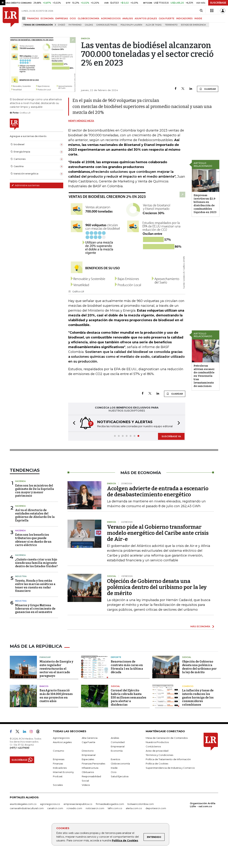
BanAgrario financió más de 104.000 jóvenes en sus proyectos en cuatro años (56, 696)
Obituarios (88, 772)
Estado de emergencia (193, 25)
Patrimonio (75, 25)
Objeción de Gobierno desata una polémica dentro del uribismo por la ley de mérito (157, 587)
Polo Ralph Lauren (131, 25)
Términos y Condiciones (159, 755)
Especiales (88, 759)
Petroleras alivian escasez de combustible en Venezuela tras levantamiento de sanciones (204, 376)
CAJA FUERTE (166, 18)
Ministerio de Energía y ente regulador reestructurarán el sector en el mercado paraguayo (56, 668)
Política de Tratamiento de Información (168, 759)
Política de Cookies (125, 840)
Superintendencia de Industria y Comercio (170, 767)
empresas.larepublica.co (78, 804)
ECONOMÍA (47, 18)
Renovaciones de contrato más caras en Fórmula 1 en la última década (127, 667)
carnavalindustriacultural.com (27, 808)
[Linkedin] (191, 88)
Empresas (58, 759)
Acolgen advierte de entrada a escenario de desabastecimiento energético (157, 491)
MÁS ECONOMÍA (200, 626)
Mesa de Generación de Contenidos (167, 737)
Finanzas (58, 763)
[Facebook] (175, 88)
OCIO (73, 18)
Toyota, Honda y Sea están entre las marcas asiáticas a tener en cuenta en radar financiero (35, 586)
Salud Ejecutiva (119, 776)
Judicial (186, 657)
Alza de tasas (153, 25)
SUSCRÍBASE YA (171, 436)
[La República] (11, 17)
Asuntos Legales (62, 742)
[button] (73, 423)
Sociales (58, 784)
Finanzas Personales (93, 763)
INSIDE (198, 18)
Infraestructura (90, 767)
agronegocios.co (50, 804)
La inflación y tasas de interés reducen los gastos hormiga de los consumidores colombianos (198, 697)
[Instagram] (32, 732)
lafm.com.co (115, 808)
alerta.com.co (134, 808)
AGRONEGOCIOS (111, 18)
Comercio (187, 686)
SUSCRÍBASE (218, 2)
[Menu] (24, 18)
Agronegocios (61, 737)
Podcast (58, 776)
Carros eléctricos (106, 25)
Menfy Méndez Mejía (81, 120)
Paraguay (45, 657)
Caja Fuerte (88, 742)
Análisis (115, 737)
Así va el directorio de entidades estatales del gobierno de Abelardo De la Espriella (35, 515)
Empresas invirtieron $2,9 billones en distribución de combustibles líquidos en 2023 (205, 204)
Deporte (116, 657)
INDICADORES (184, 18)
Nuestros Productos (157, 742)
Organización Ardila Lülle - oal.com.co (202, 805)
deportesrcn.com (156, 808)
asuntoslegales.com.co (23, 804)
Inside (114, 767)
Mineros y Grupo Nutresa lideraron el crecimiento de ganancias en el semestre (35, 609)
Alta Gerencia (89, 737)
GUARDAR (210, 89)
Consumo (58, 750)
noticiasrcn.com (95, 808)
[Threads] (39, 732)
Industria (21, 576)
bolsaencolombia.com (141, 804)
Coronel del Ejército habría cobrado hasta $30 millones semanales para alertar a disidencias (128, 697)
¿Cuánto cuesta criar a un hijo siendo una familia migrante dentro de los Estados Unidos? (36, 563)
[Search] (201, 10)
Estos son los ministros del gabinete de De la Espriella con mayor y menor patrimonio (34, 491)
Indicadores (60, 767)
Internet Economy (63, 772)
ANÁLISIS (127, 18)
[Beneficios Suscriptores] (211, 11)
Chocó (61, 25)
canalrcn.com (55, 808)
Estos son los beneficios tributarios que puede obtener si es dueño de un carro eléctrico (33, 540)
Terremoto (171, 25)
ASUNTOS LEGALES (146, 18)
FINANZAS (33, 18)
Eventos (115, 759)
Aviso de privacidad (157, 750)
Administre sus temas (26, 185)
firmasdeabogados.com (110, 804)
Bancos (44, 686)
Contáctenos (153, 746)
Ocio (113, 772)
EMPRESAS (61, 18)
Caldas (89, 25)
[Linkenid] (26, 732)
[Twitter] (183, 88)
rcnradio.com (74, 808)
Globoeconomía (120, 763)
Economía (117, 750)
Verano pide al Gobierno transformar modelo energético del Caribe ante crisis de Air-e (158, 533)
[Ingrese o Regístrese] (222, 10)
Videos (86, 784)
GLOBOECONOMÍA (88, 18)
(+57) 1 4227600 (19, 747)
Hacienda (20, 481)
